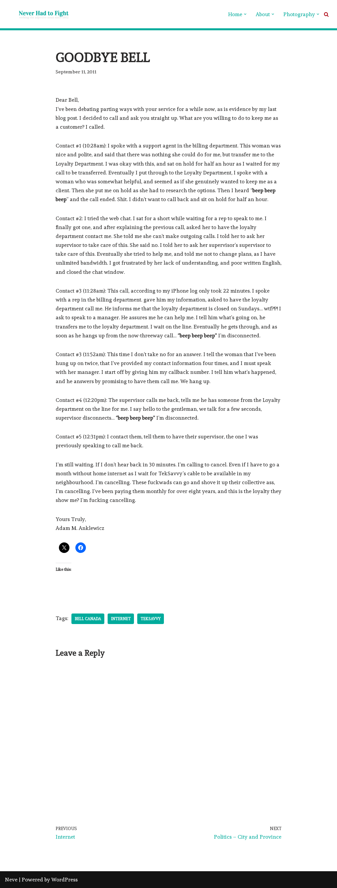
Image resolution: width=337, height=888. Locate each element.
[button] (245, 14)
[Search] (326, 14)
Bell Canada (88, 618)
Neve (11, 879)
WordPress (64, 879)
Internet (121, 618)
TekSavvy (151, 618)
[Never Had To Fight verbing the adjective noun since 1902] (38, 14)
